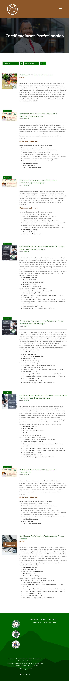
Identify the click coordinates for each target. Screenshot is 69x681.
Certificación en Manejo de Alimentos (35, 75)
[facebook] (20, 674)
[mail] (26, 674)
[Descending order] (21, 63)
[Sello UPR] (16, 641)
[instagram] (23, 674)
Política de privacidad (25, 669)
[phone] (29, 674)
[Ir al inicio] (12, 9)
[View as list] (44, 63)
